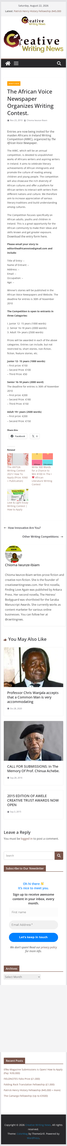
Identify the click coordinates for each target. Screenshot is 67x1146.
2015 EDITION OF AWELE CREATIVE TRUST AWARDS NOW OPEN (33, 800)
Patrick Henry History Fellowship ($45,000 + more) (32, 1090)
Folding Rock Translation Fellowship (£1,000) (29, 1084)
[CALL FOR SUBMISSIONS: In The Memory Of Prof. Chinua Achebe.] (33, 723)
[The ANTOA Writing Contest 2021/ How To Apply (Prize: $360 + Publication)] (17, 459)
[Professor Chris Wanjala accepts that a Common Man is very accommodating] (33, 650)
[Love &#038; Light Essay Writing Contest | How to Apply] (17, 495)
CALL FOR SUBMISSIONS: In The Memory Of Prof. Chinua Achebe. (33, 768)
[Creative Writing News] (33, 19)
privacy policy (49, 947)
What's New (14, 83)
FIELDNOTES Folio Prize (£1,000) (22, 1078)
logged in (27, 839)
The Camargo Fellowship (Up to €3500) (26, 1095)
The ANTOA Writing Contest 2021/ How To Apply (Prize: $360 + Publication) (17, 474)
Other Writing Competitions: (40, 536)
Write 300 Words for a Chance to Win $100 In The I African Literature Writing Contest (42, 475)
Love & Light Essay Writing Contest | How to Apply (17, 506)
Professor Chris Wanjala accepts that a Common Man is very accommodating (33, 697)
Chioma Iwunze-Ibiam (37, 120)
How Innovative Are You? (24, 528)
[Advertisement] (33, 1018)
